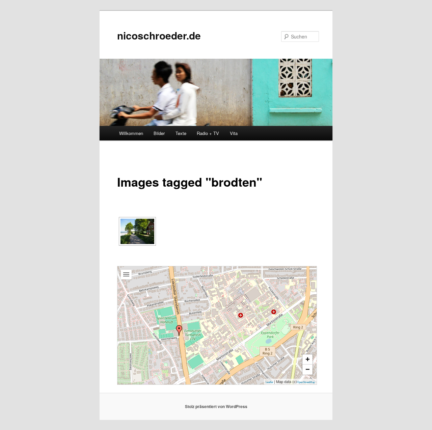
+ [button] (307, 359)
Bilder (159, 133)
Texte (181, 133)
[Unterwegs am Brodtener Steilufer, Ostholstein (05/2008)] (137, 231)
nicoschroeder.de (159, 35)
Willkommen (131, 133)
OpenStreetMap (306, 382)
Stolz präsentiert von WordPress (216, 406)
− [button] (307, 369)
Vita (234, 133)
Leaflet (269, 382)
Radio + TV (208, 133)
